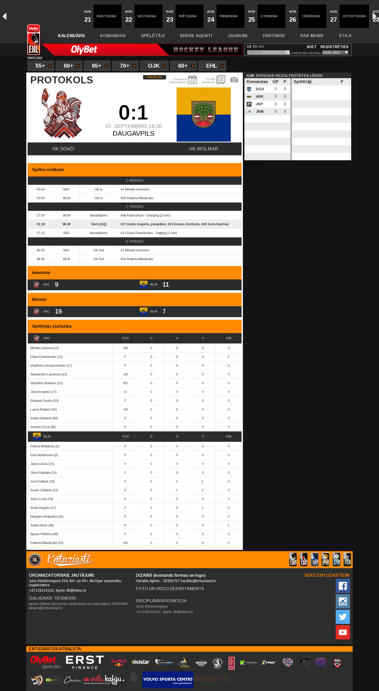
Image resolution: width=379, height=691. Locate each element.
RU (261, 46)
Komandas (113, 35)
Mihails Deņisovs (137, 189)
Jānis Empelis (40, 392)
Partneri (274, 35)
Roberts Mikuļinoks (140, 198)
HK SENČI (63, 148)
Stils (345, 35)
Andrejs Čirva (40, 427)
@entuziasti (255, 163)
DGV (259, 89)
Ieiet (312, 47)
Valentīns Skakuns (43, 383)
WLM (47, 436)
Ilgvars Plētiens (41, 534)
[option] (87, 16)
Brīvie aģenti (196, 35)
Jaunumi (238, 35)
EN (255, 46)
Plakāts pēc (154, 77)
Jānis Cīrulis (39, 464)
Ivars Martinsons (41, 455)
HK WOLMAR (203, 148)
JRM (259, 111)
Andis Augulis (138, 224)
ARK (259, 96)
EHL (211, 65)
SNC (46, 338)
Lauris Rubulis (40, 409)
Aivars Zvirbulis (187, 224)
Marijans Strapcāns (43, 516)
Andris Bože (135, 215)
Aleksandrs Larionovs (45, 374)
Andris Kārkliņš (41, 418)
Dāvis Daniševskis (140, 233)
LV (249, 46)
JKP (259, 104)
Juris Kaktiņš (218, 224)
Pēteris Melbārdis (42, 446)
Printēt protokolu (208, 80)
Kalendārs (71, 35)
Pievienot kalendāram (178, 80)
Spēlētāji (153, 35)
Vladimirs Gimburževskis (47, 365)
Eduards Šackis (41, 401)
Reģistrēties (334, 47)
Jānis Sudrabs (40, 473)
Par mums (312, 35)
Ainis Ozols (38, 499)
